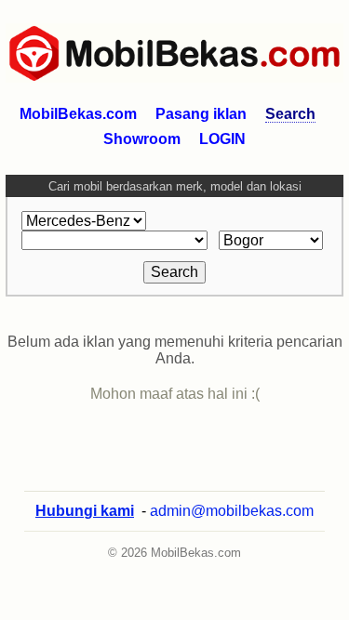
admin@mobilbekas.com (232, 511)
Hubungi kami (84, 511)
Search (290, 114)
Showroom (142, 139)
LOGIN (222, 139)
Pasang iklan (201, 114)
